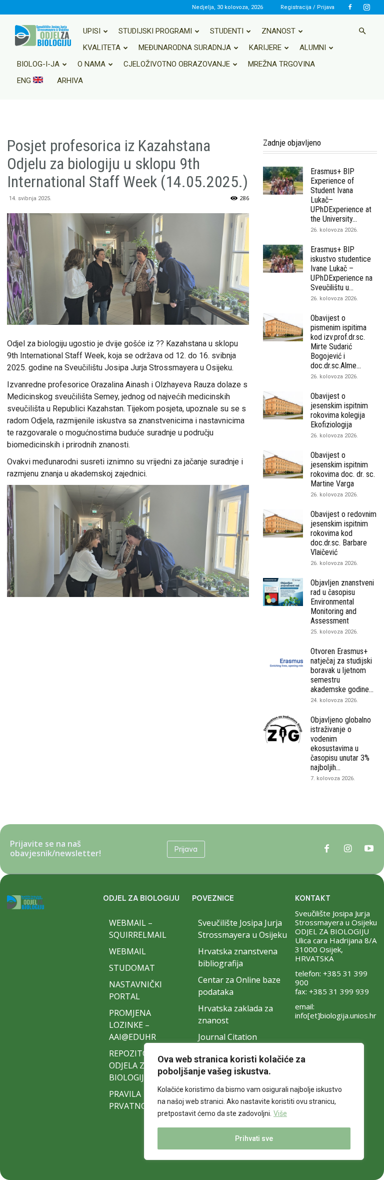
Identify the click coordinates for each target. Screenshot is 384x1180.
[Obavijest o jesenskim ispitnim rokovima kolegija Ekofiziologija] (283, 405)
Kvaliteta (101, 47)
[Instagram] (366, 7)
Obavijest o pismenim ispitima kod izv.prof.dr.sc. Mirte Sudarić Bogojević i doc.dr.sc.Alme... (338, 341)
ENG (25, 80)
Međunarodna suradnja (184, 47)
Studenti (227, 31)
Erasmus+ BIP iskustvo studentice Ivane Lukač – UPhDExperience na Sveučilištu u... (341, 268)
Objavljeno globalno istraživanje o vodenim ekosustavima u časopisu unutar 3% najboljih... (340, 743)
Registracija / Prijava (307, 7)
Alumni (313, 47)
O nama (92, 64)
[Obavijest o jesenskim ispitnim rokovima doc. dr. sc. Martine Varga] (283, 464)
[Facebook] (350, 7)
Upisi (91, 31)
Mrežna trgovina (281, 64)
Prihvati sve (254, 1138)
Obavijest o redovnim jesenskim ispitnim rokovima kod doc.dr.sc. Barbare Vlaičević (343, 533)
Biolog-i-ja (38, 64)
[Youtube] (369, 849)
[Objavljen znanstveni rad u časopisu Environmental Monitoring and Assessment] (283, 592)
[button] (362, 31)
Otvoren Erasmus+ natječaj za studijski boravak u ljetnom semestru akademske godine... (342, 670)
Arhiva (70, 80)
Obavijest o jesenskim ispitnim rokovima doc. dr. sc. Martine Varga (342, 469)
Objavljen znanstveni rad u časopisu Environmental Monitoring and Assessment (342, 602)
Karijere (265, 47)
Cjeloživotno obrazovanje (177, 64)
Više (280, 1113)
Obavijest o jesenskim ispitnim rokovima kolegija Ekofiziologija (339, 410)
